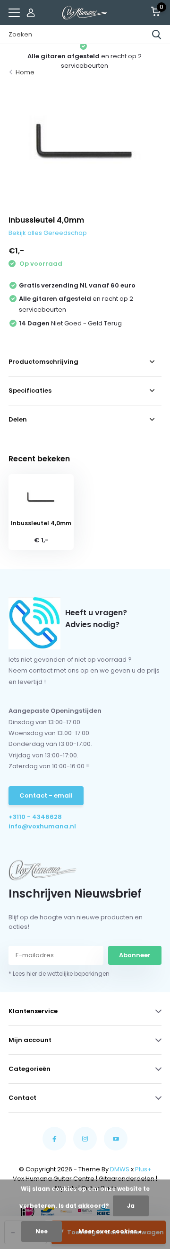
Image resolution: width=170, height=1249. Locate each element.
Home (25, 72)
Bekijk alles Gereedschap (47, 232)
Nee (41, 1231)
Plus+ (143, 1169)
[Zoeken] (157, 34)
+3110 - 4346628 (35, 816)
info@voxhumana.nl (42, 826)
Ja (131, 1206)
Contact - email (46, 795)
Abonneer (135, 955)
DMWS (119, 1169)
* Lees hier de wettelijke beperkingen (59, 974)
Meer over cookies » (110, 1231)
